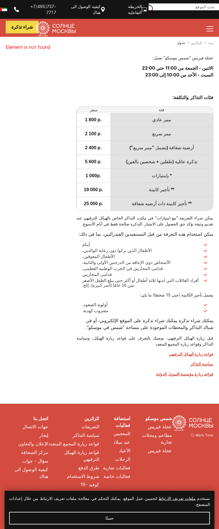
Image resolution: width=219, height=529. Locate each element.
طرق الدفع (88, 468)
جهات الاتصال (35, 426)
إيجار (43, 435)
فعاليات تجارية (116, 468)
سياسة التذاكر (201, 364)
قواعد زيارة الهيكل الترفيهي (191, 354)
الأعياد (124, 450)
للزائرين (196, 43)
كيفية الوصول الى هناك (85, 9)
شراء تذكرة (22, 27)
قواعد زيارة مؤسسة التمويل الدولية (184, 373)
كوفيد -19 (89, 484)
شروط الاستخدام (83, 476)
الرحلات (122, 459)
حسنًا (110, 518)
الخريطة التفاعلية (135, 9)
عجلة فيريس (160, 426)
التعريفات (90, 426)
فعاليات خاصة (117, 476)
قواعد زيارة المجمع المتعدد (73, 444)
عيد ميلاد (121, 442)
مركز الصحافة (34, 452)
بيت (210, 43)
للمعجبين (121, 433)
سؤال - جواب (35, 461)
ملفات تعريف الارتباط (177, 498)
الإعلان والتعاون (33, 444)
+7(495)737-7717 (43, 9)
